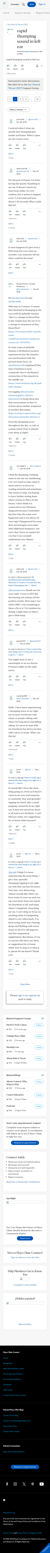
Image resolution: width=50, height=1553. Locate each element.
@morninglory (35, 466)
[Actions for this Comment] (39, 145)
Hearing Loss (12, 1047)
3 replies (11, 455)
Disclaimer (7, 1385)
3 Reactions (13, 749)
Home (6, 12)
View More (25, 984)
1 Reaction (12, 218)
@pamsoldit (33, 119)
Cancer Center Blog (10, 1415)
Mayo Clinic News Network (13, 1452)
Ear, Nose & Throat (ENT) (17, 24)
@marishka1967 (22, 699)
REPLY (10, 154)
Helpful (15, 69)
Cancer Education (15, 1094)
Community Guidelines (12, 1379)
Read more (25, 1238)
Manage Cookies (35, 1533)
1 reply (10, 158)
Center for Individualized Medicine (16, 1421)
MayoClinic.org (9, 1512)
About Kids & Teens (16, 1058)
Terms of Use (8, 1533)
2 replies (11, 228)
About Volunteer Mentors (13, 1374)
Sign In (42, 4)
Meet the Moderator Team (13, 1369)
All (42, 1018)
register (32, 995)
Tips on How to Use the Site (25, 1257)
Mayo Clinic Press (10, 1426)
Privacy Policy (22, 1533)
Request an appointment (25, 1142)
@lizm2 (29, 395)
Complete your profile (25, 1284)
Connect (14, 4)
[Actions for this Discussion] (41, 66)
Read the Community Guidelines (23, 1181)
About (5, 1358)
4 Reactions (11, 73)
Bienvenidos (25, 1324)
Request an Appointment (25, 1466)
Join (32, 4)
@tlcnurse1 (14, 398)
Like (8, 69)
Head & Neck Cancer (16, 1024)
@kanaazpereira (22, 289)
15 (37, 99)
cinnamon (31, 51)
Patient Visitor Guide (11, 1431)
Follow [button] (39, 1025)
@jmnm (28, 769)
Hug (22, 69)
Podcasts (10, 1105)
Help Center (8, 1390)
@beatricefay (27, 391)
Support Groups (23, 12)
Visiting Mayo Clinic (15, 1035)
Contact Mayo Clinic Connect (14, 1395)
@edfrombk (33, 238)
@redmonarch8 (22, 171)
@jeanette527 (35, 641)
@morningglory (16, 395)
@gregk (12, 872)
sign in (21, 995)
